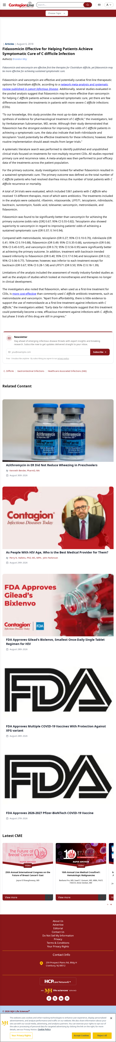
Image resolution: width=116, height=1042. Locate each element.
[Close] (111, 1018)
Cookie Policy (44, 1029)
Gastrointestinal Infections (30, 371)
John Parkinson (50, 557)
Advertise (58, 924)
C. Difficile (9, 371)
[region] (58, 1027)
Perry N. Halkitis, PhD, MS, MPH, (26, 557)
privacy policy (63, 358)
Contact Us (58, 932)
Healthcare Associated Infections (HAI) (67, 371)
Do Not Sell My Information (58, 935)
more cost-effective (24, 293)
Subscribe (98, 352)
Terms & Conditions (58, 942)
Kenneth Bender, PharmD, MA (25, 470)
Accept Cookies (81, 1035)
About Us (58, 921)
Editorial (58, 928)
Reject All (102, 1035)
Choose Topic (54, 13)
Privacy (58, 939)
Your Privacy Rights (58, 946)
